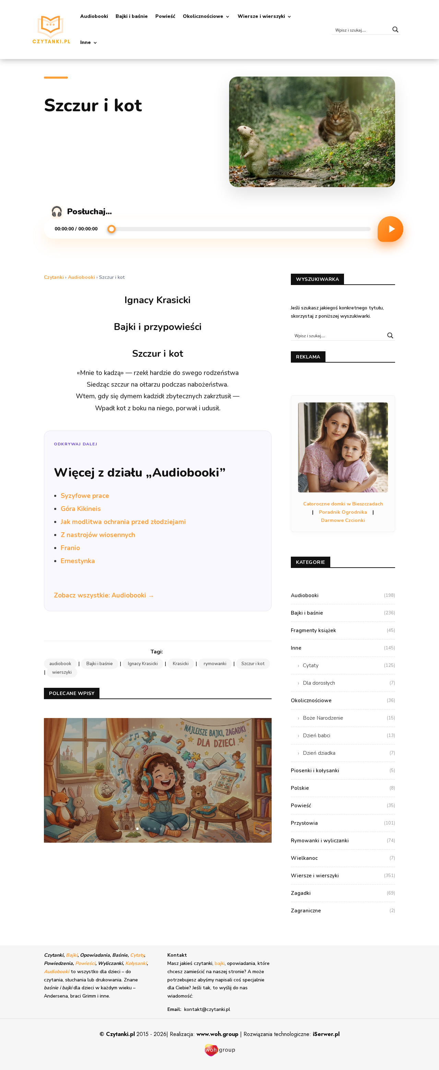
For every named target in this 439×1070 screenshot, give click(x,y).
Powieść (165, 16)
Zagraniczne (343, 910)
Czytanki (54, 277)
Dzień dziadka (349, 753)
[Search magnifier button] (395, 29)
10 (184, 829)
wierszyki (62, 672)
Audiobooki (94, 16)
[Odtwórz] (390, 229)
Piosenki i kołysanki (343, 770)
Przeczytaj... (157, 796)
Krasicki (181, 664)
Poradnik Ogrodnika (343, 512)
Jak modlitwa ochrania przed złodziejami (123, 521)
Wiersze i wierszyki (261, 16)
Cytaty (349, 665)
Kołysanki (136, 963)
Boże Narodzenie (349, 718)
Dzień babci (349, 735)
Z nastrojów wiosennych (98, 535)
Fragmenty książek (343, 630)
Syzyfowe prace (85, 495)
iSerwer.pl (326, 1034)
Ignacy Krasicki (143, 664)
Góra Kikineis (81, 508)
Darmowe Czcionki (343, 520)
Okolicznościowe (203, 16)
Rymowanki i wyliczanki (343, 840)
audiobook (60, 664)
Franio (70, 548)
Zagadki (343, 893)
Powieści (85, 963)
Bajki (72, 955)
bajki (220, 963)
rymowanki (215, 664)
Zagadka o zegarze (157, 765)
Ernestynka (78, 561)
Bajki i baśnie (132, 16)
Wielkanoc (343, 858)
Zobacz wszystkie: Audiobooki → (104, 595)
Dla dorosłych (349, 683)
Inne (85, 42)
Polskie (343, 788)
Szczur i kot (252, 664)
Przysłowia (343, 823)
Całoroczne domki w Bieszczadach (343, 504)
